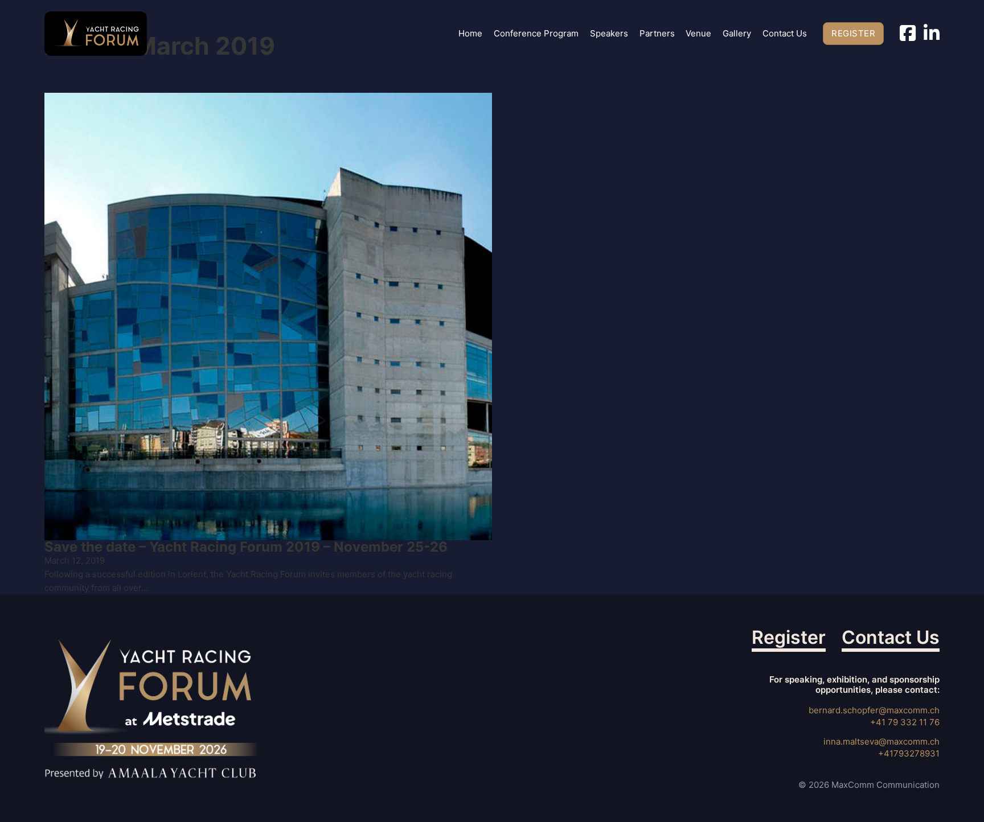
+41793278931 (909, 753)
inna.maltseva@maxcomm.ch (881, 741)
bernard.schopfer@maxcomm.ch (874, 710)
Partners (657, 33)
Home (470, 33)
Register (853, 33)
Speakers (609, 33)
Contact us (784, 33)
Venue (698, 33)
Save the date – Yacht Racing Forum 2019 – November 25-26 (246, 547)
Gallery (737, 33)
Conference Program (536, 33)
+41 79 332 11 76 (905, 722)
